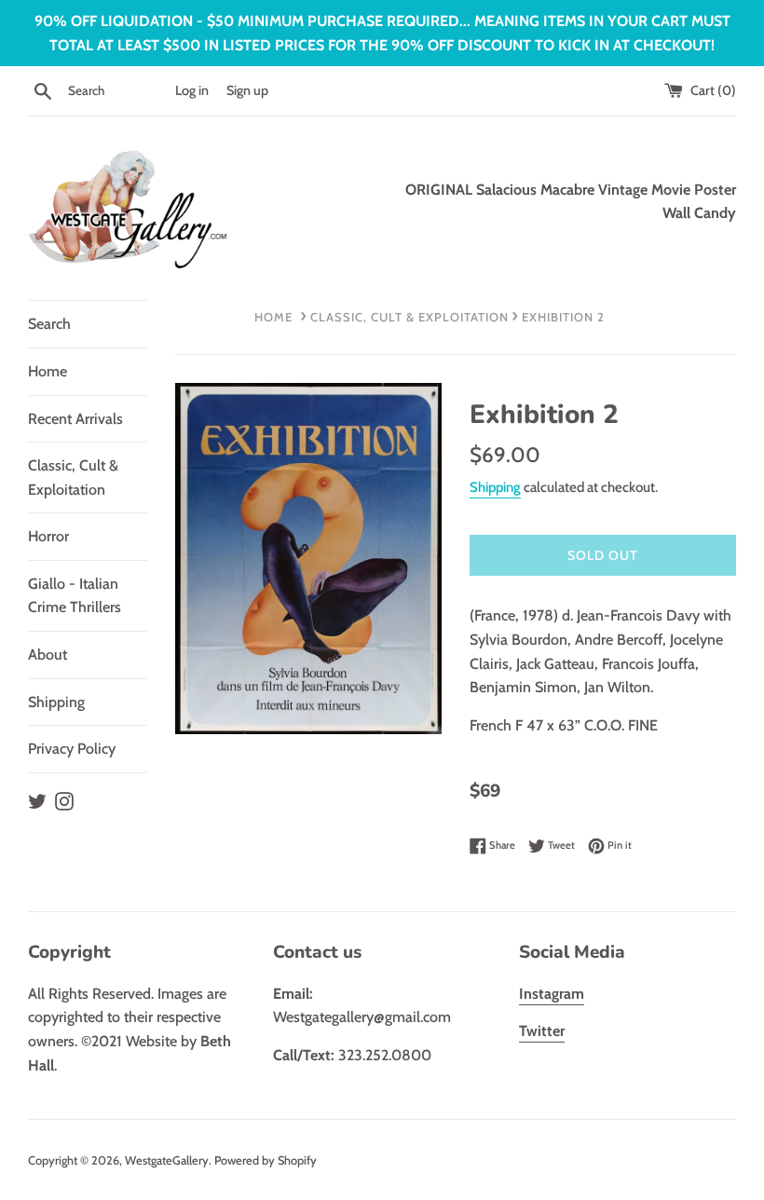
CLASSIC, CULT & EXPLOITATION (409, 316)
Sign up (247, 90)
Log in (192, 90)
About (47, 654)
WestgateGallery (167, 1160)
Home (47, 371)
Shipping (56, 702)
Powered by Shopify (265, 1160)
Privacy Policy (72, 748)
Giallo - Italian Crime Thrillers (74, 596)
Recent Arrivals (75, 419)
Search (49, 324)
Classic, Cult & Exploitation (73, 477)
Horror (48, 536)
